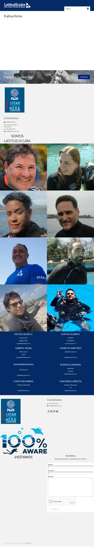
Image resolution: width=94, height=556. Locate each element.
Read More (32, 49)
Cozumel (46, 54)
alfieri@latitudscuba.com (23, 375)
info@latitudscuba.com (12, 131)
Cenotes (35, 54)
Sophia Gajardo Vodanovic (37, 35)
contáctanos (84, 77)
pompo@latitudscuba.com (70, 343)
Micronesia (55, 58)
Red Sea (43, 60)
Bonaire (47, 52)
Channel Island (40, 54)
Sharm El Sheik (36, 62)
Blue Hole (43, 52)
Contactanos (54, 509)
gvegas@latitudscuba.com (23, 357)
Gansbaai (56, 54)
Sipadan (42, 62)
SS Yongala (52, 62)
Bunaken (55, 52)
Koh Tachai (45, 56)
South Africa (47, 62)
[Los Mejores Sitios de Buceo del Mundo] (15, 35)
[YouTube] (57, 411)
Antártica (31, 52)
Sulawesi (58, 62)
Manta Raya (42, 58)
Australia (36, 52)
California (31, 54)
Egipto (52, 54)
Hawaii (30, 56)
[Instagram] (54, 411)
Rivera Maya (55, 60)
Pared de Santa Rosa (36, 60)
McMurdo (47, 58)
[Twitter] (51, 411)
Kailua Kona (39, 56)
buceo (51, 52)
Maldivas (37, 58)
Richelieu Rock (49, 60)
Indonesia (34, 56)
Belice (39, 52)
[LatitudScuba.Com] (17, 5)
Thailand (30, 64)
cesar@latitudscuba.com (70, 357)
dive (49, 54)
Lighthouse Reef (51, 56)
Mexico (51, 58)
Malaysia (33, 58)
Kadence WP (28, 543)
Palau (30, 60)
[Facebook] (48, 411)
